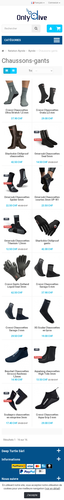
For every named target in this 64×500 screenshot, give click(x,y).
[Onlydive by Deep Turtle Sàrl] (32, 14)
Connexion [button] (53, 3)
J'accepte (32, 495)
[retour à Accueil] (3, 50)
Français (38, 3)
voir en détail (52, 488)
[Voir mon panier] (58, 28)
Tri (30, 70)
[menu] (51, 28)
